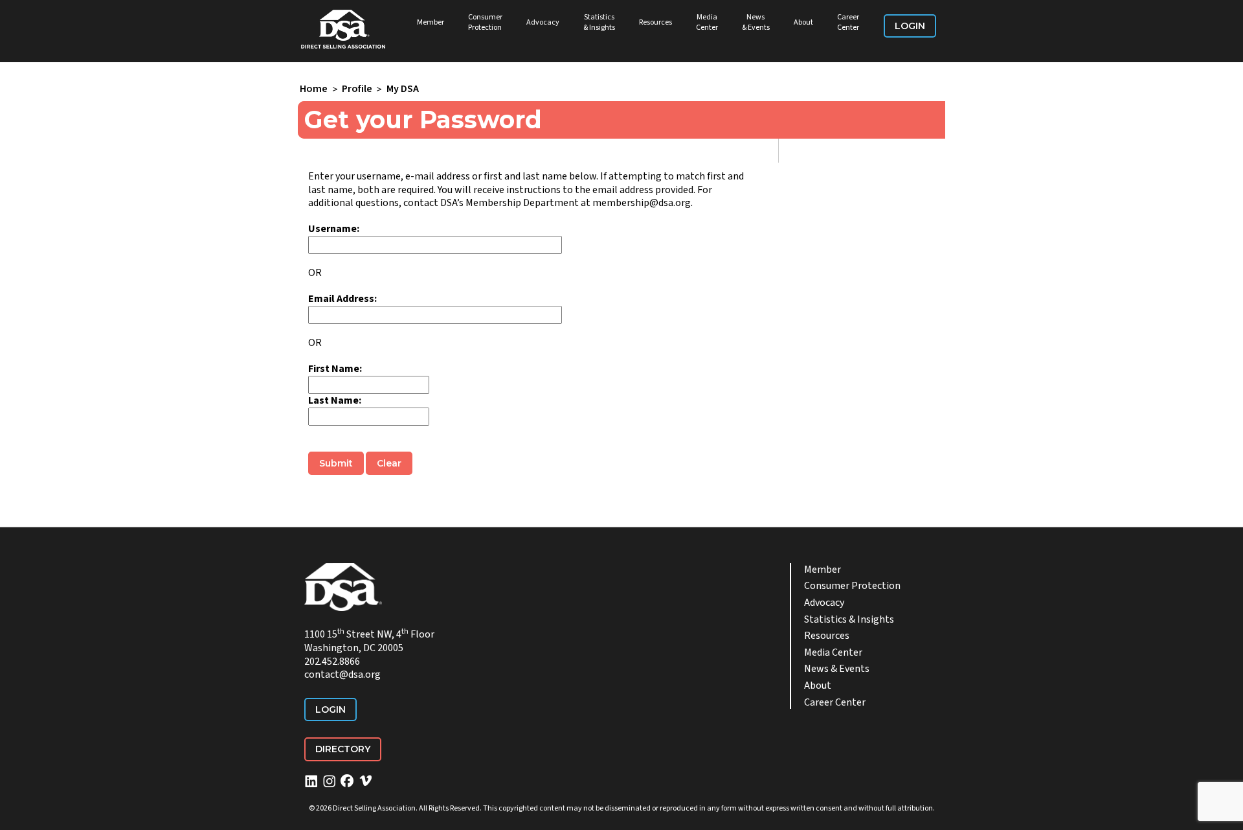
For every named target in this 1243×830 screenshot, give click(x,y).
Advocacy (542, 22)
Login (910, 26)
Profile (357, 89)
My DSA (402, 89)
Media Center (707, 22)
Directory (342, 749)
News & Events (756, 22)
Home (314, 89)
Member (430, 22)
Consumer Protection (485, 22)
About (803, 22)
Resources (655, 22)
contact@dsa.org (342, 674)
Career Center (848, 22)
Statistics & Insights (599, 22)
